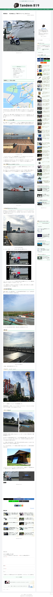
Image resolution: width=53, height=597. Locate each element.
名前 (4, 565)
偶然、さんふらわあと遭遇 (17, 69)
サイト (4, 571)
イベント (5, 482)
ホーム (22, 594)
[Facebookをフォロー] (19, 505)
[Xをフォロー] (17, 505)
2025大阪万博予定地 (16, 73)
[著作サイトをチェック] (15, 505)
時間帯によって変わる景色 (16, 68)
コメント (5, 556)
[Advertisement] (18, 18)
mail (27, 594)
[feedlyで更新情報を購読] (20, 505)
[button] (24, 501)
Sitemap (25, 594)
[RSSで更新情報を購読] (22, 505)
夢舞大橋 (15, 74)
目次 (17, 66)
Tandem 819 (43, 28)
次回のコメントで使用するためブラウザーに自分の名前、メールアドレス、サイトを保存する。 (19, 574)
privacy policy (30, 594)
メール (4, 568)
